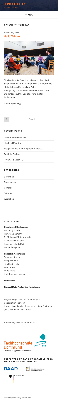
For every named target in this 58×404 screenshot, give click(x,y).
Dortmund (9, 177)
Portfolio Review (12, 154)
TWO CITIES (15, 4)
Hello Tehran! (12, 36)
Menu (30, 15)
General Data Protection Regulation (22, 287)
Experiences (10, 182)
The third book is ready (15, 137)
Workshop (9, 199)
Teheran (8, 193)
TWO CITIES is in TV (13, 160)
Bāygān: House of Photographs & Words (23, 148)
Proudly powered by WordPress (17, 397)
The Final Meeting (12, 143)
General (8, 188)
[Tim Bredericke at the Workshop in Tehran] (29, 74)
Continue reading (12, 103)
